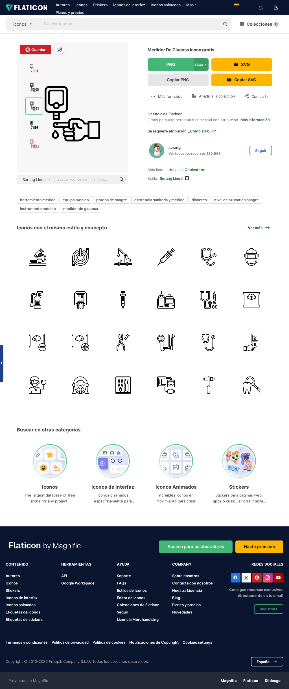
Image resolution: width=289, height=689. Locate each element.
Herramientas (76, 564)
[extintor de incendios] (37, 299)
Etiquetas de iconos (23, 612)
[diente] (251, 385)
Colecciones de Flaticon (138, 604)
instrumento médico (38, 208)
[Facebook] (235, 577)
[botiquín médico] (208, 299)
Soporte (124, 575)
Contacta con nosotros (192, 583)
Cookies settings (197, 642)
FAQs (121, 583)
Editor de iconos (131, 597)
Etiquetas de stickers (24, 619)
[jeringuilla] (166, 257)
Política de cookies (109, 642)
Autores (63, 5)
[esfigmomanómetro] (166, 342)
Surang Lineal (171, 178)
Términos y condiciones (27, 642)
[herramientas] (166, 299)
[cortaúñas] (123, 342)
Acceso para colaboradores (195, 546)
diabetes (199, 200)
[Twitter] (246, 577)
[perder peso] (37, 342)
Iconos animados (166, 5)
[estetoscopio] (208, 257)
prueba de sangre (111, 200)
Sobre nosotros (185, 575)
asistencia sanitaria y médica (159, 200)
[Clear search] (213, 24)
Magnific (229, 680)
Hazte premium (259, 546)
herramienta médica (37, 200)
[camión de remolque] (123, 257)
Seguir (122, 612)
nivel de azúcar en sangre (236, 200)
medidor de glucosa (80, 208)
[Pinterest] (257, 577)
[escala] (251, 299)
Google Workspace (78, 583)
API (64, 575)
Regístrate (269, 609)
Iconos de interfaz (129, 5)
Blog (176, 597)
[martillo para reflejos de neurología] (208, 385)
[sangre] (80, 299)
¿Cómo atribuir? (202, 131)
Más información (255, 120)
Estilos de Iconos (132, 590)
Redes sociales (267, 564)
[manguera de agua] (80, 257)
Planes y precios (70, 12)
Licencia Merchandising (138, 619)
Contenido (17, 564)
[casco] (251, 257)
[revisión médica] (37, 385)
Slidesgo (273, 680)
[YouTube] (278, 577)
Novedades (182, 612)
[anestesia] (80, 385)
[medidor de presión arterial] (166, 385)
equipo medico (76, 200)
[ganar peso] (80, 342)
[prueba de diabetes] (251, 342)
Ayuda (123, 564)
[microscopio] (37, 257)
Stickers (100, 5)
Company (181, 564)
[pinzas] (123, 385)
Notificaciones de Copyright (154, 642)
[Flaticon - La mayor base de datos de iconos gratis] (26, 8)
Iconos (81, 5)
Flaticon (250, 680)
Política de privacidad (70, 642)
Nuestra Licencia (187, 590)
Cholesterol (195, 169)
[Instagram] (268, 577)
